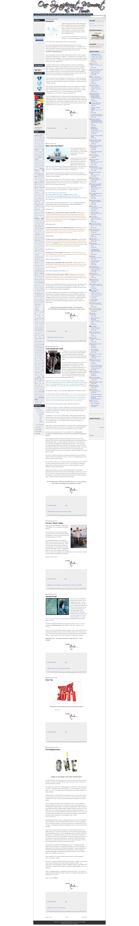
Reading (42, 312)
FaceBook (36, 212)
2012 (37, 427)
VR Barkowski (94, 385)
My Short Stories (52, 14)
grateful (41, 242)
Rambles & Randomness (94, 128)
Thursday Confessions (96, 310)
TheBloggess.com (95, 54)
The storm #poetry (95, 174)
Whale (41, 389)
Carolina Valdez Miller (96, 365)
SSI (35, 343)
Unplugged (42, 375)
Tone (42, 369)
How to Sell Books (95, 350)
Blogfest (40, 157)
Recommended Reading (39, 315)
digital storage (54, 337)
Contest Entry (41, 182)
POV (41, 304)
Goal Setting (59, 907)
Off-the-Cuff (39, 290)
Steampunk (37, 344)
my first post (53, 790)
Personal (36, 299)
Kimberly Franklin (95, 260)
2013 (37, 408)
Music (40, 284)
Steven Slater (41, 346)
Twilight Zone (41, 374)
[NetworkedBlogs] (39, 38)
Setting (41, 327)
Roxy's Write (94, 390)
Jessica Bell (73, 615)
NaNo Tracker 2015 (95, 240)
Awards (37, 149)
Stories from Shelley (96, 223)
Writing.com (37, 403)
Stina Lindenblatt (95, 403)
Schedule (41, 322)
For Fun (41, 223)
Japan (37, 260)
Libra (42, 268)
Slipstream (36, 335)
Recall (40, 313)
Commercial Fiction (39, 178)
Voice (36, 388)
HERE (60, 61)
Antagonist (36, 146)
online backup (41, 293)
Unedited (93, 256)
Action (40, 137)
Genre (36, 234)
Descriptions (37, 201)
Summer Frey (41, 352)
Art (36, 148)
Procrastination (37, 305)
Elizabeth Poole (95, 279)
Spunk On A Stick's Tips (97, 69)
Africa (41, 138)
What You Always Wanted (97, 213)
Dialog (36, 203)
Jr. (39, 262)
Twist (37, 375)
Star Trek (40, 343)
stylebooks (37, 349)
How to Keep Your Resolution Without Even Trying (96, 321)
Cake (39, 166)
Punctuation (37, 310)
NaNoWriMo (42, 287)
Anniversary (40, 145)
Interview (36, 257)
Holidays (42, 249)
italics (42, 257)
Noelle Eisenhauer (56, 618)
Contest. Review (40, 184)
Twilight (36, 374)
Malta (36, 276)
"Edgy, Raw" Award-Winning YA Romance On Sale (97, 219)
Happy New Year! (95, 280)
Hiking (41, 248)
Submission (42, 349)
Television (36, 360)
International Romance (39, 256)
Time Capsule (37, 369)
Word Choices (37, 392)
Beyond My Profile (43, 14)
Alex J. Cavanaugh (95, 76)
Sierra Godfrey (94, 349)
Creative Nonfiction (39, 187)
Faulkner (37, 215)
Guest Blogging (37, 243)
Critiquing (41, 190)
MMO (84, 921)
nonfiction (42, 288)
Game (42, 232)
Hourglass (42, 251)
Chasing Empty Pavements (95, 406)
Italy (35, 259)
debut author (41, 198)
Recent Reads (38, 93)
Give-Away (42, 237)
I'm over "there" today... (55, 523)
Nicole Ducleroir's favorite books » (38, 128)
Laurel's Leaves (95, 85)
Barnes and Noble (38, 151)
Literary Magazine (39, 273)
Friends (41, 228)
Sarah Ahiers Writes (96, 200)
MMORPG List (63, 923)
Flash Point (37, 223)
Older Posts (84, 917)
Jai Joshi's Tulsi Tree (96, 284)
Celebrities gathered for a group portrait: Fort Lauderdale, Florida (97, 269)
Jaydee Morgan (95, 266)
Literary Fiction (41, 270)
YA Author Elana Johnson (95, 160)
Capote (43, 166)
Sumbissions (39, 350)
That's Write (94, 216)
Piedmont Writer (95, 178)
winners (36, 391)
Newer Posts (48, 917)
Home (36, 14)
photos (41, 299)
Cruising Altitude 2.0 (96, 103)
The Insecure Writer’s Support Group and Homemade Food (96, 72)
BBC (43, 151)
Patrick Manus (41, 296)
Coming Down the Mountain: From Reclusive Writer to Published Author (95, 95)
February (40, 424)
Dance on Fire (37, 196)
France (36, 225)
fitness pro (42, 220)
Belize (41, 152)
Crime (38, 189)
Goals (41, 240)
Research (37, 318)
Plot (35, 302)
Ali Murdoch (37, 140)
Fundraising (37, 232)
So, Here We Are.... (95, 230)
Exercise (36, 210)
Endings (36, 207)
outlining (36, 296)
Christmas (42, 176)
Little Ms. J (93, 313)
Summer (36, 352)
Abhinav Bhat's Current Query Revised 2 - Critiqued (96, 189)
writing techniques (39, 401)
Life (35, 270)
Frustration (39, 231)
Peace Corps (74, 585)
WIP (40, 391)
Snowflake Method (39, 338)
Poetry (36, 304)
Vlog (42, 386)
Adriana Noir (48, 618)
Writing (41, 398)
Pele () (92, 235)
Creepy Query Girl (95, 229)
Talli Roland (39, 358)
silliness (40, 332)
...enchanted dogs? (95, 156)
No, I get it (93, 148)
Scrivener (36, 324)
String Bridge (39, 347)
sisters (36, 333)
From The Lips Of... (39, 229)
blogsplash (36, 160)
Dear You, (49, 680)
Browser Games (70, 923)
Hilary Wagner (94, 273)
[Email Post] (66, 128)
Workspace (41, 394)
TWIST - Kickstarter (95, 104)
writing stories (41, 399)
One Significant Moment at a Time (69, 921)
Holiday (36, 249)
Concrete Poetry (38, 179)
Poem (41, 302)
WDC (39, 388)
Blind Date (93, 314)
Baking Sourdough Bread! (97, 115)
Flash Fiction (39, 222)
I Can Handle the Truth (54, 349)
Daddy (41, 195)
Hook (37, 251)
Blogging (37, 159)
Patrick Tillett (94, 166)
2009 (37, 433)
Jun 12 (40, 412)
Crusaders (37, 192)
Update (39, 377)
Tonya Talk (93, 338)
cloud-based (55, 242)
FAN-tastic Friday (40, 213)
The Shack (41, 367)
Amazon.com (78, 623)
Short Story (37, 329)
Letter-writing (37, 268)
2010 (37, 431)
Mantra (39, 276)
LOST (37, 274)
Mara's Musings (95, 371)
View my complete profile (96, 25)
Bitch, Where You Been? (96, 257)
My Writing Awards (69, 14)
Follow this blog (39, 40)
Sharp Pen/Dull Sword (96, 151)
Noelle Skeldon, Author (96, 382)
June (39, 410)
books (37, 162)
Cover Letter (38, 186)
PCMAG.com (72, 202)
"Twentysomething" (96, 303)
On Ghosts (93, 346)
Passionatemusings (96, 234)
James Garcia (41, 259)
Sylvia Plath (41, 357)
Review (42, 318)
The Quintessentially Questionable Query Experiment (96, 185)
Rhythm (38, 319)
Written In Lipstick (95, 359)
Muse (36, 284)
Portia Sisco (94, 206)
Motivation (40, 282)
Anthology (42, 146)
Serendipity (37, 327)
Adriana (53, 816)
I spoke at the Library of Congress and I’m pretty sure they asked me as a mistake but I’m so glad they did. (96, 58)
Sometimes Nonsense (96, 394)
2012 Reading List (79, 14)
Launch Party (41, 265)
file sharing (73, 219)
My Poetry (61, 14)
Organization (39, 294)
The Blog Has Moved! (96, 356)
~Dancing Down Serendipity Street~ (95, 250)
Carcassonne (37, 171)
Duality (40, 204)
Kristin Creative (95, 212)
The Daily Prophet (95, 332)
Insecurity (39, 253)
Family (42, 212)
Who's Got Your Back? (54, 146)
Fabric (41, 210)
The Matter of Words (95, 391)
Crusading (36, 193)
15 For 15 (37, 134)
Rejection (39, 316)
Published (37, 308)
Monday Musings (38, 279)
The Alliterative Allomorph (94, 291)
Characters (41, 175)
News (37, 288)
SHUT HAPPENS (95, 386)
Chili (38, 176)
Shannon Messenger (96, 140)
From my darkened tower (97, 378)
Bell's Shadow (94, 401)
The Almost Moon (57, 415)
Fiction (37, 219)
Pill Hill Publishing (39, 301)
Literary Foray (39, 271)
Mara (48, 816)
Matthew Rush (79, 615)
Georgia (41, 234)
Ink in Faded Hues (95, 377)
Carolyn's (55, 556)
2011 (37, 429)
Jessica (83, 866)
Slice (41, 333)
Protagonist (37, 307)
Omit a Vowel (37, 291)
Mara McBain (82, 617)
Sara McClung (94, 299)
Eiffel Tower (41, 206)
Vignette (36, 383)
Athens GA (41, 148)
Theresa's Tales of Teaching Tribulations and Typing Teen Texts (96, 120)
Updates (37, 378)
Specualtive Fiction (39, 341)
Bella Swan (37, 154)
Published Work (88, 14)
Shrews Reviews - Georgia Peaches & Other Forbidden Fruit (97, 131)
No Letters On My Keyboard (95, 318)
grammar (36, 242)
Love (41, 274)
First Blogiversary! (53, 749)
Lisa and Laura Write (96, 308)
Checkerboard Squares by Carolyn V (96, 146)
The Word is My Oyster (96, 114)
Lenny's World (94, 155)
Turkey (41, 372)
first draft (36, 220)
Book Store (42, 160)
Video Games (75, 923)
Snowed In (50, 21)
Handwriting (37, 246)
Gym (43, 243)
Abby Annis (94, 238)
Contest (42, 181)
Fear (42, 215)
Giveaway (38, 239)
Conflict (36, 181)
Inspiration (37, 254)
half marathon (39, 245)
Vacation (42, 380)
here (82, 204)
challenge (37, 173)
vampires (39, 381)
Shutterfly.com (49, 169)
